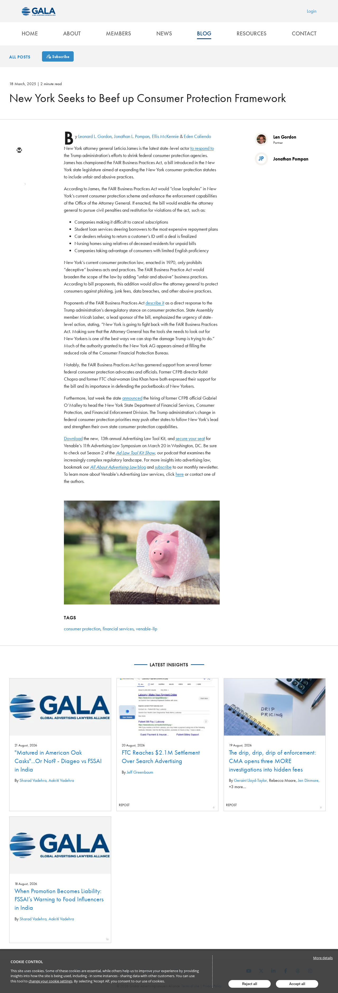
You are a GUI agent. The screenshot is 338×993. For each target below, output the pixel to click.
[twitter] (19, 166)
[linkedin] (19, 181)
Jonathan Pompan (290, 159)
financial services (118, 629)
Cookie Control (27, 961)
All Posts (19, 57)
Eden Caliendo (197, 136)
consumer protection (82, 629)
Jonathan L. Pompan (131, 136)
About (72, 33)
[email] (19, 150)
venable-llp (146, 629)
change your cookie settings (50, 981)
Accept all (297, 984)
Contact (304, 33)
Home (30, 33)
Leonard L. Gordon (95, 136)
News (164, 33)
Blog (204, 33)
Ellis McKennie (165, 136)
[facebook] (19, 196)
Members (118, 33)
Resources (251, 33)
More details (323, 957)
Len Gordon (284, 137)
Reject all (249, 984)
